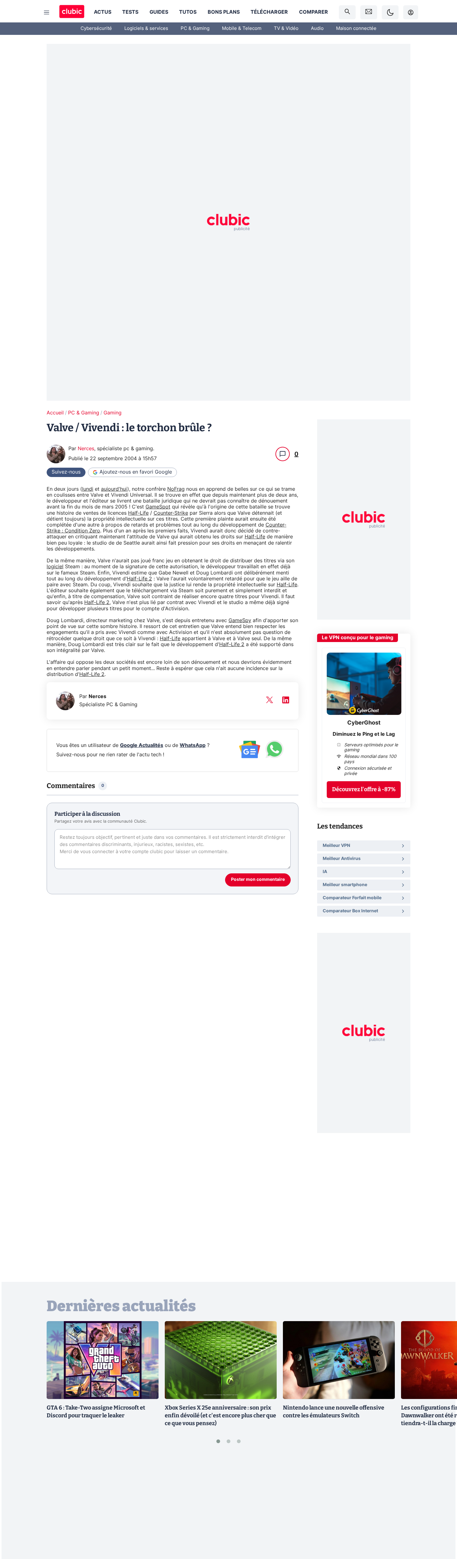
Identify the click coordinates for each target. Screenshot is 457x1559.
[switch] (390, 12)
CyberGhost (364, 723)
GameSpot (157, 506)
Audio (317, 28)
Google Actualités (141, 745)
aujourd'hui (114, 489)
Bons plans (224, 12)
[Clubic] (72, 12)
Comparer (313, 12)
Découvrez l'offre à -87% (364, 789)
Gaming (113, 412)
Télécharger (269, 12)
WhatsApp (192, 745)
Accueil (55, 412)
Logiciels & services (146, 28)
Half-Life (138, 513)
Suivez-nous (66, 472)
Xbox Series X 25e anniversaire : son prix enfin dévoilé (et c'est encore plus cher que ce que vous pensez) (220, 1415)
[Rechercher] (347, 12)
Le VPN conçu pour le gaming (357, 637)
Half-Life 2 (139, 578)
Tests (130, 12)
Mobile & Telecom (241, 28)
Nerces (86, 448)
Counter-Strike (171, 513)
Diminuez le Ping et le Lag (364, 734)
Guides (159, 12)
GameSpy (239, 620)
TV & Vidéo (286, 28)
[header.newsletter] (368, 12)
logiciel (55, 566)
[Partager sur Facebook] (441, 1505)
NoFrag (176, 489)
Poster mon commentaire (258, 879)
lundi (87, 489)
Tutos (187, 12)
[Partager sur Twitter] (441, 1526)
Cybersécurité (96, 28)
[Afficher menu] (46, 12)
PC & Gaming (195, 28)
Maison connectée (356, 28)
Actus (102, 12)
